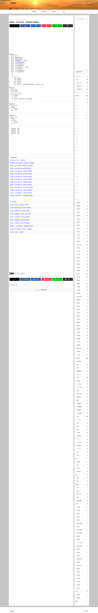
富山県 (12, 273)
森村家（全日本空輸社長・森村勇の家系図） (20, 168)
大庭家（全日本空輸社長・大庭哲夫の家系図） (21, 171)
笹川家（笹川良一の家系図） (17, 232)
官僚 (20, 273)
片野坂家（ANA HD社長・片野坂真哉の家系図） (21, 195)
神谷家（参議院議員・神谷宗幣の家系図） (20, 220)
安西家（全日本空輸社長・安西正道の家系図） (21, 176)
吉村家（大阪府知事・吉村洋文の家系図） (20, 216)
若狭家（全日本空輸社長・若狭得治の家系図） (21, 173)
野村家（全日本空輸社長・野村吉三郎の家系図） (22, 187)
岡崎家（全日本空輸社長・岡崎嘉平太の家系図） (22, 165)
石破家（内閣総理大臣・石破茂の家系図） (20, 210)
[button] (68, 25)
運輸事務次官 (18, 60)
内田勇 (28, 99)
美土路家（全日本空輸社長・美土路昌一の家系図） (22, 163)
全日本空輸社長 (19, 67)
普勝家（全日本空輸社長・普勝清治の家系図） (21, 184)
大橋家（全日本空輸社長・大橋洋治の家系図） (21, 190)
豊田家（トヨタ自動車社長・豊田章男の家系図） (22, 226)
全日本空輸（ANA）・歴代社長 (17, 160)
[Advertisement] (41, 40)
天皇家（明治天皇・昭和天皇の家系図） (19, 204)
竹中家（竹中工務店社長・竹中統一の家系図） (21, 229)
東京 (16, 273)
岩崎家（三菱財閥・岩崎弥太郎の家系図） (20, 223)
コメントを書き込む (41, 289)
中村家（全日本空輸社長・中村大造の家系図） (21, 179)
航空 (24, 273)
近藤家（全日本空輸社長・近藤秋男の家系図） (21, 182)
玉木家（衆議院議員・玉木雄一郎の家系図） (20, 213)
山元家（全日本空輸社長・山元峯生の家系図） (21, 192)
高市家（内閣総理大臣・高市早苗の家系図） (20, 207)
